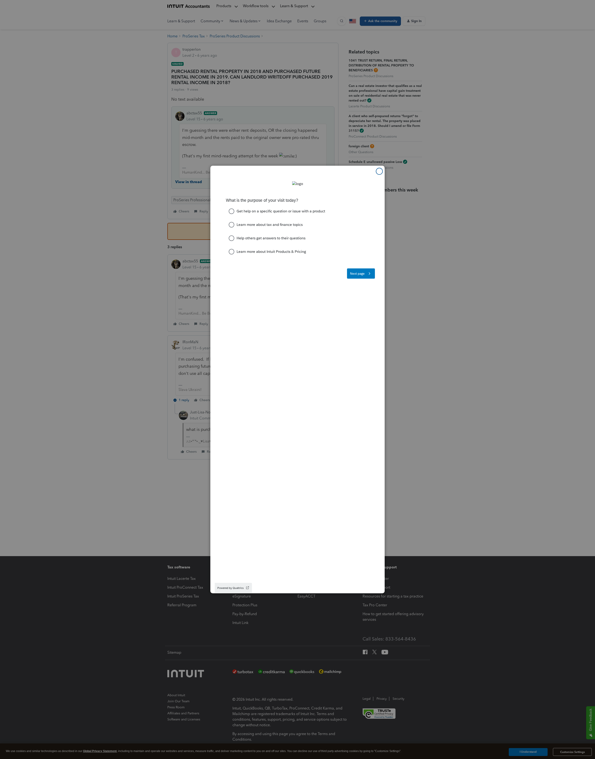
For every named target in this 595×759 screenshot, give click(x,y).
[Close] (379, 171)
